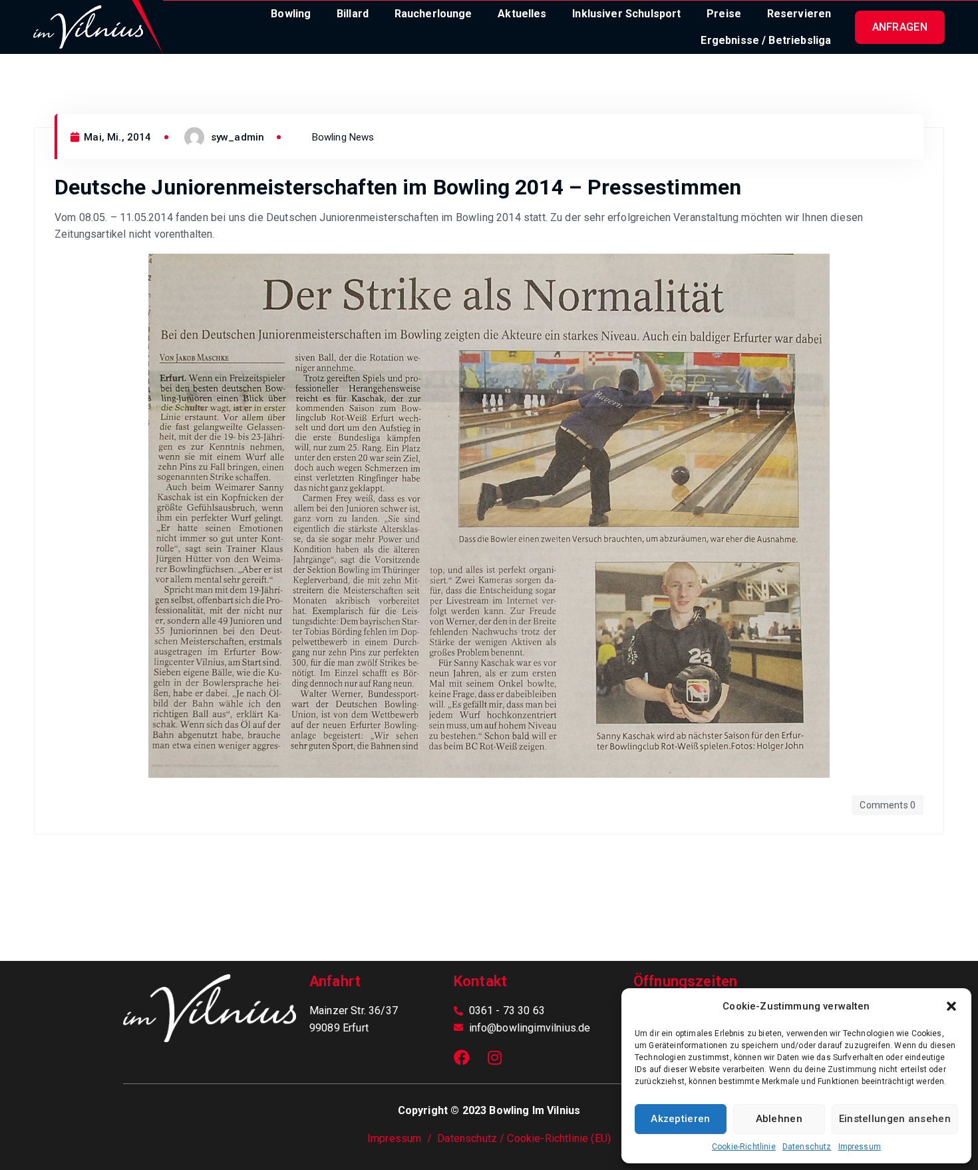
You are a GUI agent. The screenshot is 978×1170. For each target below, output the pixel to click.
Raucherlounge (433, 13)
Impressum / (402, 1138)
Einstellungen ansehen (895, 1119)
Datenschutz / (472, 1138)
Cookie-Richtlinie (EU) (559, 1138)
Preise (724, 13)
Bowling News (343, 137)
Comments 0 (887, 805)
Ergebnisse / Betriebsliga (766, 40)
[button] (951, 1006)
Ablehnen (779, 1119)
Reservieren (799, 13)
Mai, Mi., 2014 (116, 137)
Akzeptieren (680, 1119)
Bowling (291, 13)
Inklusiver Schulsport (626, 13)
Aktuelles (522, 13)
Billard (353, 13)
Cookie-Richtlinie (744, 1146)
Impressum (859, 1146)
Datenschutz (807, 1146)
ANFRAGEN (899, 27)
